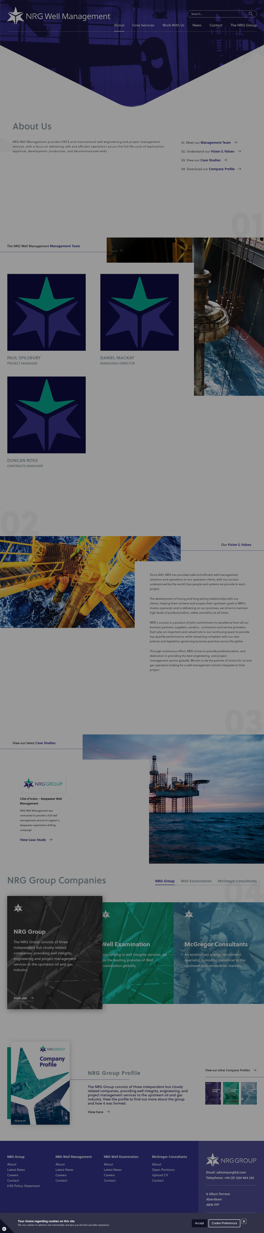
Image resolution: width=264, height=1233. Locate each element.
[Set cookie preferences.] (7, 1226)
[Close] (244, 1221)
